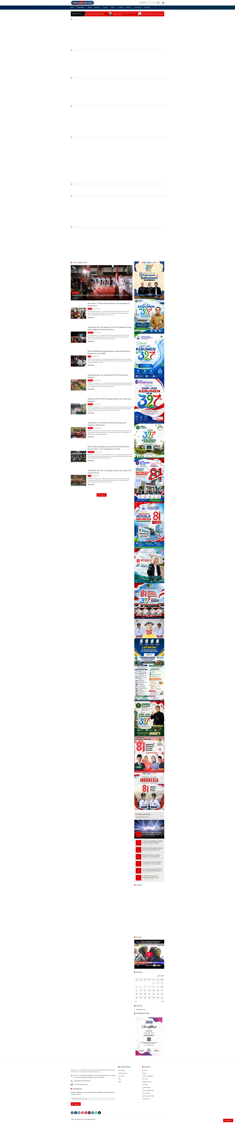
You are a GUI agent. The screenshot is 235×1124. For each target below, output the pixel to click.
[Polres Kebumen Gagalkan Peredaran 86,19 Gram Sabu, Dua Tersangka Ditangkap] (111, 14)
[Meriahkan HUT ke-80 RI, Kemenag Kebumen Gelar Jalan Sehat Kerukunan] (78, 408)
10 (162, 987)
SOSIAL (90, 308)
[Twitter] (75, 1112)
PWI (119, 1079)
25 (136, 997)
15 (153, 990)
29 (153, 997)
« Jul (135, 1001)
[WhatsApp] (96, 1112)
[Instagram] (82, 1112)
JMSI (119, 1081)
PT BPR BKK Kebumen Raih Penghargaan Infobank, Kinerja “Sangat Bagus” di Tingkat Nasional (152, 877)
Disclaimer (145, 1070)
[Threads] (89, 1112)
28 (149, 997)
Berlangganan (75, 1104)
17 (162, 990)
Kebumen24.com (122, 1073)
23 (157, 994)
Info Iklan (145, 1079)
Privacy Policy (146, 1093)
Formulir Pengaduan (147, 1076)
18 (136, 994)
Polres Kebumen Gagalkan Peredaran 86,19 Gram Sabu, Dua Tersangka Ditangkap (124, 13)
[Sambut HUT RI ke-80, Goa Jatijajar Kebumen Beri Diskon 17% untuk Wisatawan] (78, 480)
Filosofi (144, 1073)
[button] (158, 2)
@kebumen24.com (141, 1009)
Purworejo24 (121, 1070)
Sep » (162, 1001)
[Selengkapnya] (94, 1067)
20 (145, 994)
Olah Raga (90, 380)
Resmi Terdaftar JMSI (148, 1096)
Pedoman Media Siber (148, 1090)
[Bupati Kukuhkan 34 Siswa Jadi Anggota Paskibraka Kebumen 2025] (101, 282)
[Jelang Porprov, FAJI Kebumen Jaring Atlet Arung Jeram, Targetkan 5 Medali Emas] (78, 432)
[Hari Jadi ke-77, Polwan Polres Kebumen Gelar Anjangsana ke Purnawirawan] (78, 313)
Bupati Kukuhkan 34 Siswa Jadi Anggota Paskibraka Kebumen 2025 (100, 295)
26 (140, 997)
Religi (89, 356)
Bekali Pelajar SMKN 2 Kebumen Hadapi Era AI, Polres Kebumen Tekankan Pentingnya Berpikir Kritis (152, 856)
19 (140, 994)
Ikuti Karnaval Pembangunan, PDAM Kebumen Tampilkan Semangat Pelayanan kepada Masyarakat (152, 842)
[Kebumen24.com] (82, 2)
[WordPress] (79, 1112)
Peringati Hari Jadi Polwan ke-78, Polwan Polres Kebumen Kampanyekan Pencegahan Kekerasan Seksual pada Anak (95, 13)
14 (149, 990)
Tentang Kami (146, 1099)
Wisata (89, 475)
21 (149, 994)
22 (153, 994)
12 (140, 990)
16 (157, 990)
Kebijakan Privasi (146, 1081)
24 (162, 994)
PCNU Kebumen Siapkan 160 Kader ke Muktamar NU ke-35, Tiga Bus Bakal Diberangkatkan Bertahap (152, 863)
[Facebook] (72, 1112)
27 (145, 997)
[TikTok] (99, 1112)
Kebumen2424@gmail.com (81, 1084)
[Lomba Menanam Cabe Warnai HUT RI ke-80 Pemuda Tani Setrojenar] (78, 384)
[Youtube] (85, 1112)
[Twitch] (92, 1112)
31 (162, 997)
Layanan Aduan (146, 1087)
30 (157, 997)
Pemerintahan (75, 292)
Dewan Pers (121, 1076)
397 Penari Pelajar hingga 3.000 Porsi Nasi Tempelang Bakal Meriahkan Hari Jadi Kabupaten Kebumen (153, 870)
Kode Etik (145, 1084)
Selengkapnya (101, 495)
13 (145, 990)
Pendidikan (90, 332)
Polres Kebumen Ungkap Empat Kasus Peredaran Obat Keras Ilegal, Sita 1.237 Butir (153, 849)
